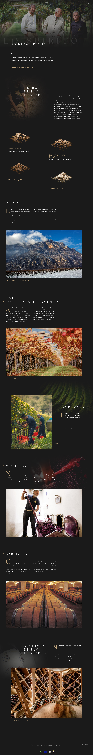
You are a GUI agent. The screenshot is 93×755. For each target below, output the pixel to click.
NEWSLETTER (57, 738)
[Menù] (4, 3)
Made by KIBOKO (85, 744)
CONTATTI (36, 738)
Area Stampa (78, 738)
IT (18, 3)
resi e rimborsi (51, 745)
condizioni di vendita (44, 745)
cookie (38, 745)
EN (14, 3)
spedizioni (58, 745)
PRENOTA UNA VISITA (14, 738)
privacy (33, 745)
